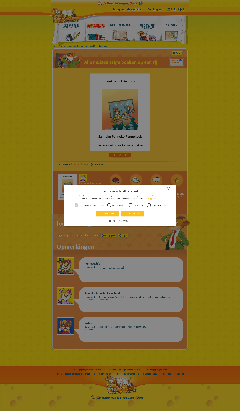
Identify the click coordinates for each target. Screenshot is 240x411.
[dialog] (120, 205)
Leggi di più (153, 198)
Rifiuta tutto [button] (132, 214)
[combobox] (168, 188)
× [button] (172, 188)
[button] (120, 221)
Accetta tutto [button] (108, 214)
